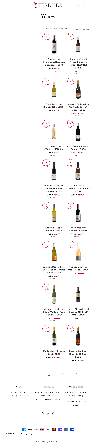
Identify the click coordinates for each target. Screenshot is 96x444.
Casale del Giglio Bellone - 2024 (54, 229)
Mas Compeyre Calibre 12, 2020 (78, 229)
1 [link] (49, 374)
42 (76, 374)
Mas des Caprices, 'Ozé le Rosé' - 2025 (78, 268)
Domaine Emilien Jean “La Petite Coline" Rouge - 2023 (78, 107)
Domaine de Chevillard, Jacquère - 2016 (78, 189)
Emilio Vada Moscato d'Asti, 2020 (54, 352)
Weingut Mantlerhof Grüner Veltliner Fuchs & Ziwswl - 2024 (54, 312)
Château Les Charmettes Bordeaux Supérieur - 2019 (54, 62)
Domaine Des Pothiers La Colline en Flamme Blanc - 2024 (54, 270)
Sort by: (49, 28)
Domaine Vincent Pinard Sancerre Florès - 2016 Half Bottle (78, 63)
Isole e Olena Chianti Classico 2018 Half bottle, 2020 (78, 312)
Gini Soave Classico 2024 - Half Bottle (54, 148)
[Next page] (83, 374)
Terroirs (16, 434)
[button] (5, 5)
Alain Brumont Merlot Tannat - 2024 (78, 148)
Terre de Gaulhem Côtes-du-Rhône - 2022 (78, 354)
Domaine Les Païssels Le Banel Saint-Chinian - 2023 (54, 189)
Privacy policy (26, 434)
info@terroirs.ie (20, 396)
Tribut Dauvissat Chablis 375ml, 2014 (54, 106)
